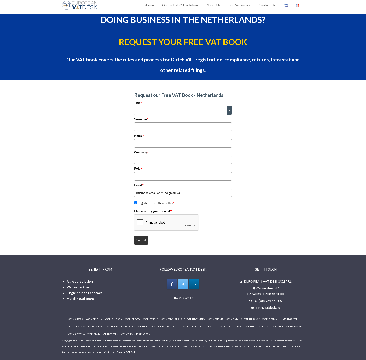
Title (138, 103)
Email (139, 185)
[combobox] (183, 110)
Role (138, 168)
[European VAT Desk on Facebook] (172, 284)
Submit (141, 240)
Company (141, 152)
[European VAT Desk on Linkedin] (194, 284)
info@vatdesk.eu (267, 307)
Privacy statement (183, 297)
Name (139, 136)
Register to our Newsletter (156, 203)
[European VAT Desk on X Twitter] (183, 284)
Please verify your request (153, 211)
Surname (141, 119)
